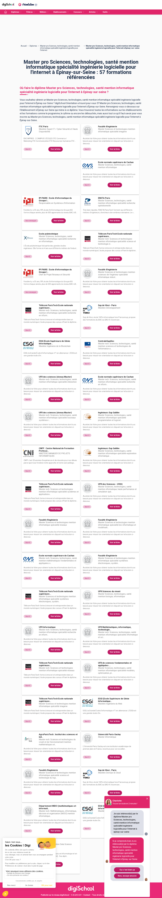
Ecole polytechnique (48, 234)
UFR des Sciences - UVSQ (110, 484)
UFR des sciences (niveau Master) (55, 377)
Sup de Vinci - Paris (107, 305)
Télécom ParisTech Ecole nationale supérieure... (115, 235)
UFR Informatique (47, 627)
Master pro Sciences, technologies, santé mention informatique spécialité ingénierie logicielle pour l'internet (60, 48)
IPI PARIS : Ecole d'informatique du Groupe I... (55, 199)
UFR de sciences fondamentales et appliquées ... (115, 664)
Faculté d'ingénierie (107, 126)
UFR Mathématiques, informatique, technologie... (114, 628)
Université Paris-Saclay (109, 734)
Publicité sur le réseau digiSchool (55, 895)
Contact (86, 895)
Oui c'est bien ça (127, 870)
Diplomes (33, 46)
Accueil (24, 46)
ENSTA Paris (104, 198)
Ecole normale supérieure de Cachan (116, 162)
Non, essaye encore (127, 876)
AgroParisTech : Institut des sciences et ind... (58, 735)
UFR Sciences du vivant (109, 591)
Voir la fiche (55, 149)
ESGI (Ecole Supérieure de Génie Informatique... (54, 342)
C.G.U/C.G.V (76, 895)
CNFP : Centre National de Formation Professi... (56, 449)
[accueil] (5, 12)
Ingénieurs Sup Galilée (108, 412)
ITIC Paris (43, 126)
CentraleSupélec (106, 341)
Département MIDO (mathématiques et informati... (57, 807)
